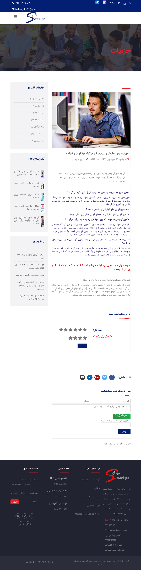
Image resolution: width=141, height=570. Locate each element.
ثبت (82, 345)
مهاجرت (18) (38, 112)
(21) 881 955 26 (22, 3)
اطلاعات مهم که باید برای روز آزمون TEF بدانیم (31, 297)
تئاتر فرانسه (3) (37, 133)
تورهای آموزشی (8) (36, 126)
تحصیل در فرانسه (92, 496)
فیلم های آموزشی (58, 503)
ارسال (124, 431)
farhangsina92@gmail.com (28, 9)
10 (70, 338)
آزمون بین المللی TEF (90, 479)
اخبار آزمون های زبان (56, 491)
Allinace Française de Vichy (87, 514)
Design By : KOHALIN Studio (39, 562)
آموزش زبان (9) (37, 140)
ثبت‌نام (112, 3)
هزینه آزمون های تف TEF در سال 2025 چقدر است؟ (29, 266)
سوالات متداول (93, 505)
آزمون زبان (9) (38, 105)
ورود (124, 3)
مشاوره (97, 488)
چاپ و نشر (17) (37, 98)
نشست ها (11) (37, 119)
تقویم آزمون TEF (58, 478)
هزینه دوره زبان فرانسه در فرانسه (30, 275)
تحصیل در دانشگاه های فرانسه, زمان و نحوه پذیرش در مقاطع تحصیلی (30, 285)
